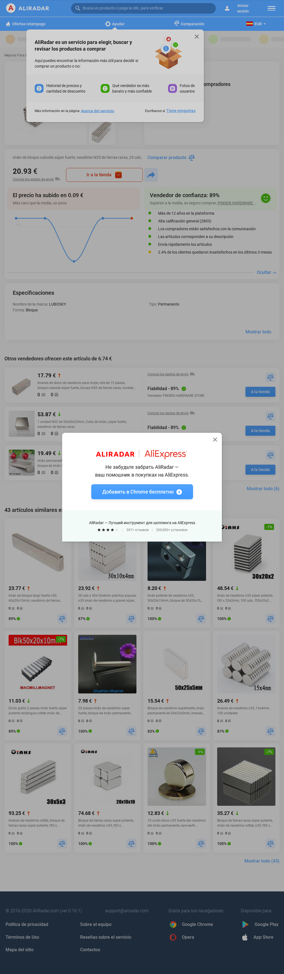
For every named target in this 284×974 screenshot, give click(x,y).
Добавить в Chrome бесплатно (138, 491)
